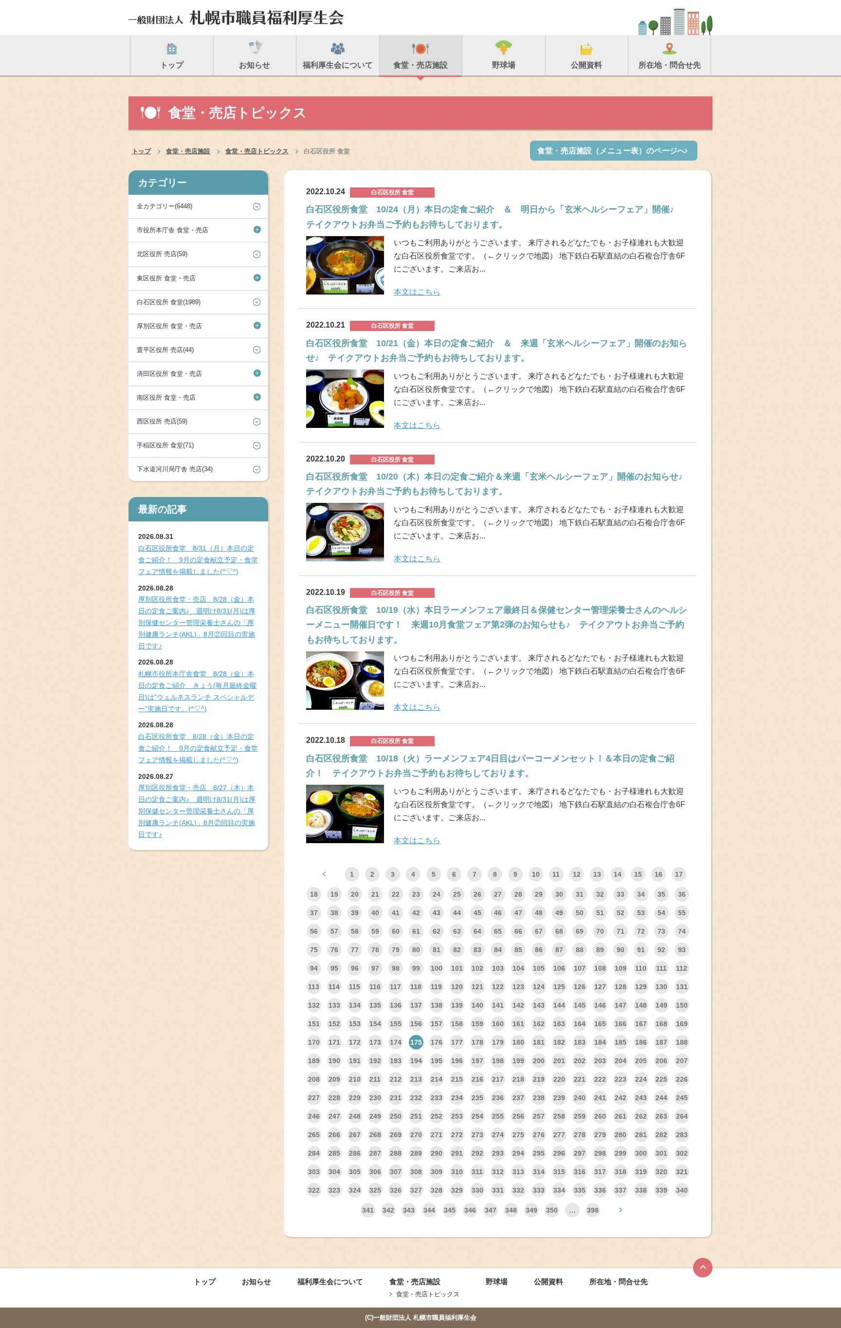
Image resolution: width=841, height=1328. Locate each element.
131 (682, 987)
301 (661, 1153)
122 (498, 987)
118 (415, 987)
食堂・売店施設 (188, 151)
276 (539, 1135)
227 (314, 1098)
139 (457, 1005)
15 (638, 874)
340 (682, 1190)
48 (539, 913)
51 (600, 913)
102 (477, 968)
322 (314, 1190)
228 (334, 1098)
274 (498, 1135)
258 (559, 1116)
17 (679, 874)
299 (620, 1153)
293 (498, 1153)
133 (334, 1005)
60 (396, 931)
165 (600, 1024)
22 (396, 894)
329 (457, 1190)
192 (375, 1061)
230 (375, 1098)
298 (600, 1153)
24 (436, 894)
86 (539, 950)
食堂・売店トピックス (257, 151)
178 (477, 1042)
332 (518, 1190)
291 (457, 1153)
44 (457, 913)
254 (477, 1116)
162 (539, 1024)
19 (334, 894)
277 (559, 1135)
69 (580, 931)
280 (620, 1135)
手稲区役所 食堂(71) (165, 445)
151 (314, 1024)
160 (498, 1024)
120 (457, 987)
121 (477, 987)
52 (620, 913)
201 (559, 1061)
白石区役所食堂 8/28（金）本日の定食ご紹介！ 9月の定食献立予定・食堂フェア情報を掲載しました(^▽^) (198, 748)
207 (682, 1061)
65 (498, 931)
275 (518, 1135)
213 (416, 1079)
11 (556, 874)
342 (388, 1210)
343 (409, 1210)
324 (355, 1190)
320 (661, 1172)
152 (334, 1024)
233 (436, 1098)
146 (600, 1005)
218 (518, 1079)
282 (661, 1135)
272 (457, 1135)
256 (518, 1116)
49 (559, 913)
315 (559, 1172)
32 (600, 894)
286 (355, 1153)
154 (375, 1024)
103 (498, 968)
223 (620, 1079)
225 (661, 1079)
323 (334, 1190)
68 (559, 931)
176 (436, 1042)
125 (559, 987)
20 (355, 894)
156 (416, 1024)
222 (600, 1079)
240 (579, 1098)
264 (682, 1116)
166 (620, 1024)
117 (395, 987)
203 (600, 1061)
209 (334, 1079)
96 (355, 968)
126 (579, 987)
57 (334, 931)
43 (436, 913)
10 (536, 874)
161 (518, 1024)
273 (477, 1135)
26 (477, 894)
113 (313, 987)
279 (600, 1135)
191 (355, 1061)
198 (498, 1061)
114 (334, 987)
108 (600, 968)
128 (620, 987)
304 (334, 1172)
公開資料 (548, 1281)
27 (498, 894)
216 (477, 1079)
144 (559, 1005)
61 (416, 931)
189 (314, 1061)
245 (682, 1098)
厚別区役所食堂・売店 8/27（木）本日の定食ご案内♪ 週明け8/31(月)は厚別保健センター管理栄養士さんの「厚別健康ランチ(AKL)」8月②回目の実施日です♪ (197, 811)
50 (580, 913)
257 (539, 1116)
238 (539, 1098)
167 (641, 1024)
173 (375, 1042)
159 (477, 1024)
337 (620, 1190)
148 (641, 1005)
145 (579, 1005)
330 (477, 1190)
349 (531, 1210)
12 (577, 874)
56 (314, 931)
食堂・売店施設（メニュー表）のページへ (611, 151)
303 (314, 1172)
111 (661, 968)
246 (314, 1116)
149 (661, 1005)
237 (518, 1098)
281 (641, 1135)
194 (416, 1061)
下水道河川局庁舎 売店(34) (175, 469)
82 (457, 950)
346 (470, 1210)
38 (334, 913)
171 (334, 1042)
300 (641, 1153)
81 (436, 950)
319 (641, 1172)
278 (579, 1135)
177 (457, 1042)
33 (620, 894)
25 (457, 894)
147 (620, 1005)
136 (396, 1005)
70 (600, 931)
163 (559, 1024)
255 (498, 1116)
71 (620, 931)
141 (498, 1005)
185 (620, 1042)
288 (396, 1153)
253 (457, 1116)
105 (539, 968)
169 (682, 1024)
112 (681, 968)
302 (682, 1153)
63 (457, 931)
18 (314, 894)
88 (580, 950)
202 (579, 1061)
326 (396, 1190)
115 (354, 987)
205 (641, 1061)
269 (396, 1135)
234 (457, 1098)
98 (396, 968)
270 (416, 1135)
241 (600, 1098)
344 (429, 1210)
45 (477, 913)
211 (375, 1079)
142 (518, 1005)
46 (498, 913)
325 (375, 1190)
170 (314, 1042)
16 (658, 874)
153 (355, 1024)
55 (682, 913)
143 (539, 1005)
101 (457, 968)
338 (641, 1190)
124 (539, 987)
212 (396, 1079)
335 (579, 1190)
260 (600, 1116)
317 (600, 1172)
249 (375, 1116)
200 (539, 1061)
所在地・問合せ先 (618, 1281)
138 (436, 1005)
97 (375, 968)
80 (416, 950)
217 (498, 1079)
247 (334, 1116)
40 (375, 913)
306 (375, 1172)
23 (416, 894)
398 (593, 1210)
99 (416, 968)
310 (457, 1172)
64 (477, 931)
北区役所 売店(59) (162, 254)
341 (368, 1210)
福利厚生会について (330, 1281)
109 (620, 968)
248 (355, 1116)
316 (579, 1172)
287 (375, 1153)
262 (641, 1116)
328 (436, 1190)
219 (539, 1079)
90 (620, 950)
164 (579, 1024)
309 (436, 1172)
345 (450, 1210)
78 (375, 950)
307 (396, 1172)
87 (559, 950)
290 (436, 1153)
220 (559, 1079)
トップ (141, 151)
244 (661, 1098)
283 (682, 1135)
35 (661, 894)
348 (511, 1210)
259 (579, 1116)
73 (661, 931)
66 (518, 931)
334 (559, 1190)
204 (620, 1061)
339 (661, 1190)
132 (314, 1005)
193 (396, 1061)
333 (539, 1190)
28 (518, 894)
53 (641, 913)
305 (355, 1172)
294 (518, 1153)
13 (597, 874)
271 (436, 1135)
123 (518, 987)
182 (559, 1042)
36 (682, 894)
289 (416, 1153)
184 (600, 1042)
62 (436, 931)
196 (457, 1061)
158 (457, 1024)
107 (579, 968)
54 (661, 913)
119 (436, 987)
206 (661, 1061)
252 (436, 1116)
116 (375, 987)
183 (579, 1042)
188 (682, 1042)
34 (641, 894)
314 (539, 1172)
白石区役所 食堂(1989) (169, 302)
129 (641, 987)
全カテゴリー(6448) (164, 206)
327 (416, 1190)
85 (518, 950)
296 (559, 1153)
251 (416, 1116)
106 (559, 968)
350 (552, 1210)
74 (682, 931)
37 (314, 913)
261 (620, 1116)
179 (498, 1042)
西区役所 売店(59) (162, 421)
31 (580, 894)
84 (498, 950)
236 (498, 1098)
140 (477, 1005)
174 (396, 1042)
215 (457, 1079)
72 (641, 931)
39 (355, 913)
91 (641, 950)
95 (334, 968)
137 (416, 1005)
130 (661, 987)
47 (518, 913)
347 (490, 1210)
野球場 (497, 1281)
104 (518, 968)
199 (518, 1061)
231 (396, 1098)
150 (682, 1005)
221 (579, 1079)
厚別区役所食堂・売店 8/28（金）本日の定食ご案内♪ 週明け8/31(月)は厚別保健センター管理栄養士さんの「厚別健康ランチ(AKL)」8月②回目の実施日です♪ (197, 622)
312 (498, 1172)
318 (620, 1172)
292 (477, 1153)
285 (334, 1153)
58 (355, 931)
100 (436, 968)
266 (334, 1135)
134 (355, 1005)
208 (314, 1079)
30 (559, 894)
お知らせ (256, 1281)
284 (314, 1153)
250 (396, 1116)
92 (661, 950)
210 (355, 1079)
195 (436, 1061)
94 (314, 968)
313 (518, 1172)
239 (559, 1098)
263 (661, 1116)
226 (682, 1079)
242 (620, 1098)
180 (518, 1042)
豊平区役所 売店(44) (165, 349)
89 (600, 950)
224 (641, 1079)
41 (396, 913)
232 (416, 1098)
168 (661, 1024)
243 (641, 1098)
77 (355, 950)
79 (396, 950)
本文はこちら (417, 292)
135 (375, 1005)
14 (618, 874)
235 (477, 1098)
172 (355, 1042)
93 (682, 950)
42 (416, 913)
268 (375, 1135)
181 (539, 1042)
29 (539, 894)
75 (314, 950)
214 (436, 1079)
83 (477, 950)
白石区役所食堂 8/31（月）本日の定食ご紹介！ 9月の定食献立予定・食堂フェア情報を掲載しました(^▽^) (198, 559)
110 (640, 968)
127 (600, 987)
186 (641, 1042)
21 (375, 894)
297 (579, 1153)
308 (416, 1172)
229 (355, 1098)
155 (396, 1024)
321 (682, 1172)
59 (375, 931)
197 (477, 1061)
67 (539, 931)
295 (539, 1153)
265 (314, 1135)
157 (436, 1024)
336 (600, 1190)
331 (498, 1190)
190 (334, 1061)
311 (477, 1172)
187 (661, 1042)
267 (355, 1135)
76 (334, 950)
